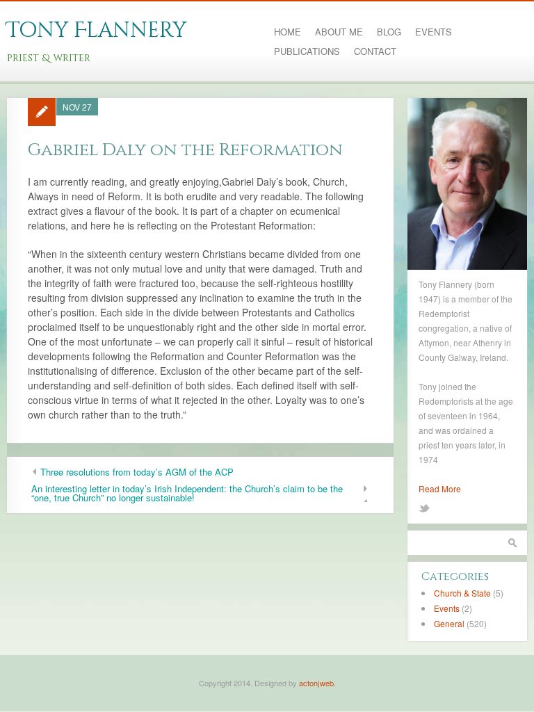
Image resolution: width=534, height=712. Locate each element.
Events (433, 32)
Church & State (462, 593)
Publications (307, 51)
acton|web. (317, 682)
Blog (389, 32)
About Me (339, 32)
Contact (375, 51)
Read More (440, 488)
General (449, 623)
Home (287, 32)
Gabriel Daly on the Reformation (185, 149)
